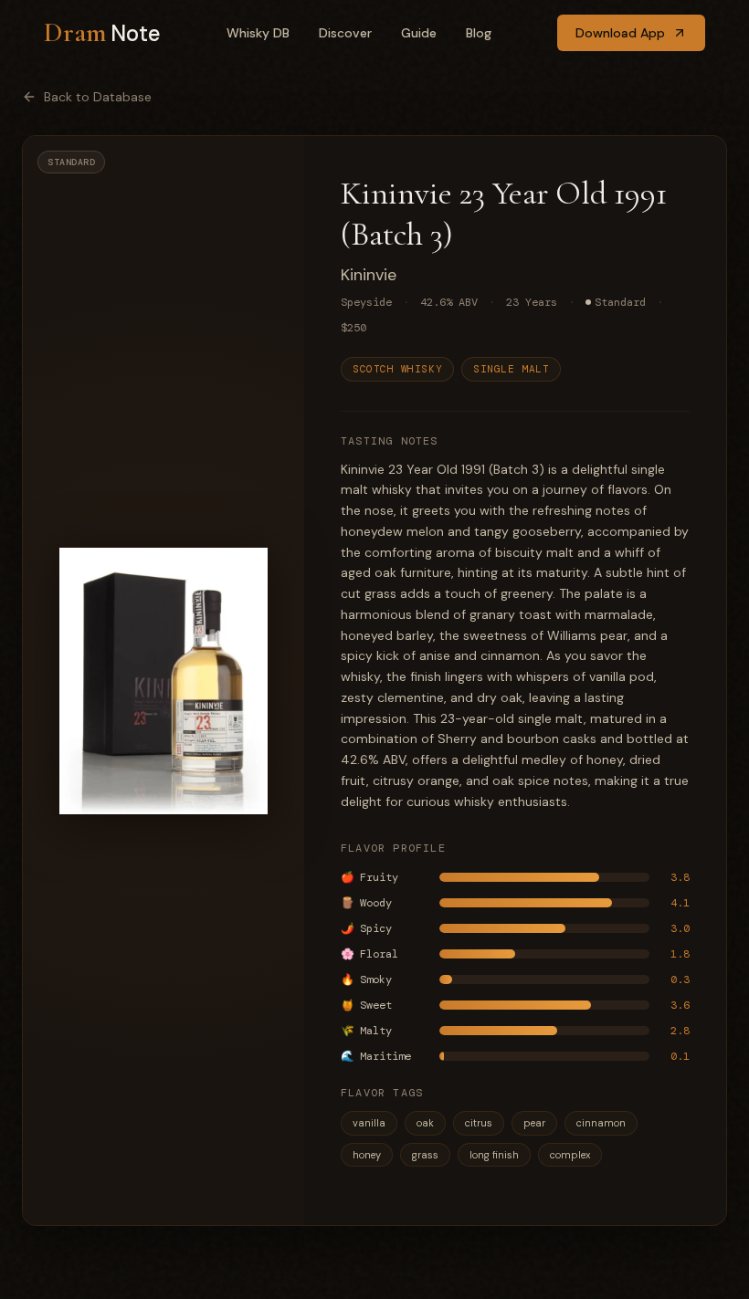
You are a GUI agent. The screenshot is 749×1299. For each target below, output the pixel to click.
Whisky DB (258, 33)
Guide (419, 33)
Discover (345, 33)
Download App (620, 33)
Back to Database (98, 97)
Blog (478, 33)
